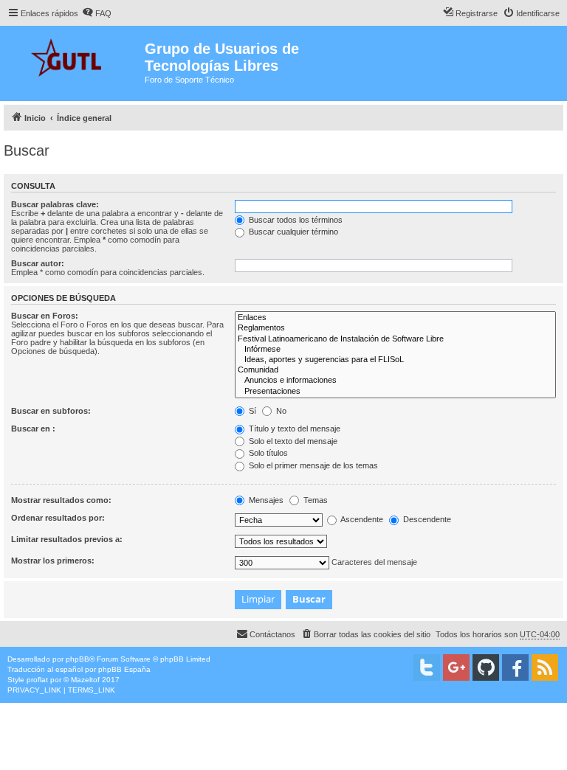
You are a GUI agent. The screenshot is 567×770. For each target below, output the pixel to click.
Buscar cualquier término (292, 231)
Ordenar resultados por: (58, 517)
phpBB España (124, 669)
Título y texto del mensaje (293, 428)
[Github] (485, 667)
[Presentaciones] (395, 391)
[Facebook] (515, 667)
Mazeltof (85, 680)
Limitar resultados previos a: (67, 539)
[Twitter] (426, 667)
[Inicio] (74, 56)
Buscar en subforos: (51, 410)
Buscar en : (33, 428)
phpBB (77, 659)
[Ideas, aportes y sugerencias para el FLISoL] (395, 360)
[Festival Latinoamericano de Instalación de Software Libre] (395, 339)
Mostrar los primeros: (52, 560)
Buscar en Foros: (44, 315)
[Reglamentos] (395, 328)
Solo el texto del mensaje (292, 441)
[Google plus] (456, 667)
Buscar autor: (37, 263)
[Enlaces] (395, 318)
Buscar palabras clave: (55, 204)
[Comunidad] (395, 370)
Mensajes (265, 500)
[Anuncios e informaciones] (395, 380)
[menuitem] (96, 13)
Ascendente (361, 519)
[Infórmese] (395, 349)
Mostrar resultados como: (61, 500)
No (280, 410)
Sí (251, 410)
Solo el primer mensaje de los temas (312, 465)
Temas (314, 500)
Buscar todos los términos (295, 219)
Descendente (426, 519)
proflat (37, 680)
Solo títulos (267, 452)
